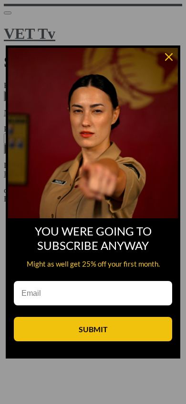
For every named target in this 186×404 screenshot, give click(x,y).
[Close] (168, 56)
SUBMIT (93, 329)
